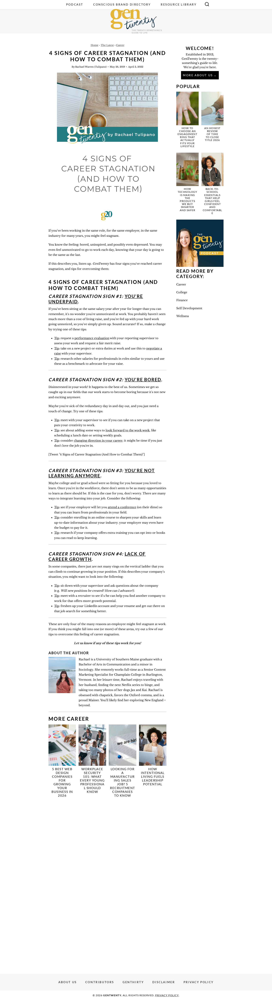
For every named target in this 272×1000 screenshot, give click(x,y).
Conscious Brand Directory (122, 4)
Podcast (74, 4)
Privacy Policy (199, 982)
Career (120, 45)
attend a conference (122, 507)
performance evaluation (91, 338)
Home (94, 45)
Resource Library (179, 4)
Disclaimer (163, 982)
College (181, 292)
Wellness (182, 316)
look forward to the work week (128, 430)
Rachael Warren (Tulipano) (91, 66)
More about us (198, 75)
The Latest (107, 45)
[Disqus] (107, 841)
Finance (182, 300)
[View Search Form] (207, 5)
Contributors (99, 982)
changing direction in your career (98, 440)
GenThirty (133, 982)
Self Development (189, 308)
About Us (67, 982)
